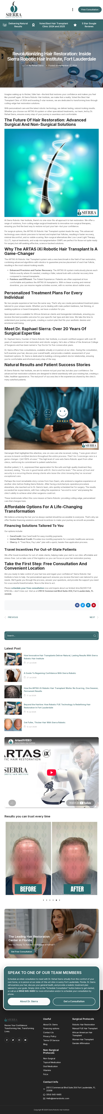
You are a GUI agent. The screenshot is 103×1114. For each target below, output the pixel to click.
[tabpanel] (51, 858)
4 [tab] (53, 900)
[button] (72, 9)
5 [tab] (56, 900)
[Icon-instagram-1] (19, 1040)
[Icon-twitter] (13, 1040)
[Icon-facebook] (6, 1040)
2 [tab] (46, 900)
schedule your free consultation (27, 588)
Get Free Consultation (21, 951)
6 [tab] (59, 900)
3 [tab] (50, 900)
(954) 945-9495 (27, 991)
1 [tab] (43, 900)
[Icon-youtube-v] (25, 1040)
